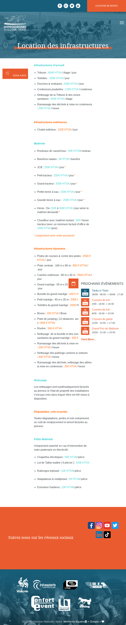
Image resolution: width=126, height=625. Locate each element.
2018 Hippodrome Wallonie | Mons (42, 621)
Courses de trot (101, 300)
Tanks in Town (100, 290)
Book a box (19, 75)
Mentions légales (73, 621)
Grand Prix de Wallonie (105, 328)
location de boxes (106, 6)
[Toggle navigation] (121, 23)
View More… (88, 339)
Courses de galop (102, 319)
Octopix (94, 621)
